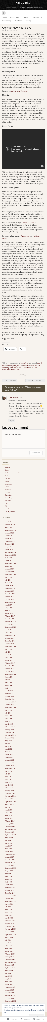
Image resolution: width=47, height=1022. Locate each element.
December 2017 (10, 594)
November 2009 (10, 829)
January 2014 (9, 696)
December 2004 (10, 993)
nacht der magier (24, 367)
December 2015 (10, 641)
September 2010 (10, 801)
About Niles (15, 17)
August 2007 (9, 904)
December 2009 (10, 826)
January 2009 (9, 857)
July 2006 (8, 940)
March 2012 (9, 754)
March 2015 (9, 660)
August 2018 (9, 577)
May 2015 (8, 657)
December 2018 (10, 571)
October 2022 (9, 535)
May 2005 (8, 979)
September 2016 (10, 627)
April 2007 (8, 915)
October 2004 (9, 998)
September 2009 (10, 835)
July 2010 (8, 807)
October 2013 (9, 704)
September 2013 (10, 707)
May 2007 (8, 912)
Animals (7, 467)
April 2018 (8, 583)
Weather (18, 21)
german (19, 365)
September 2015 (10, 646)
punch (18, 369)
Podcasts (8, 489)
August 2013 (9, 710)
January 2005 (9, 990)
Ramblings (24, 363)
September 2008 (10, 868)
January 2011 (9, 790)
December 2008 (10, 860)
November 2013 (10, 702)
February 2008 (10, 887)
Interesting (37, 17)
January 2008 (9, 890)
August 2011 (9, 771)
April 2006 (8, 948)
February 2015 (10, 663)
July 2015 (8, 652)
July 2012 (8, 743)
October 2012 (9, 738)
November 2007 (10, 896)
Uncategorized (10, 511)
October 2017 (9, 599)
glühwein (14, 367)
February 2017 (10, 616)
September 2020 (10, 555)
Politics (7, 492)
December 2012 (10, 732)
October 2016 (9, 624)
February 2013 (10, 727)
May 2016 (8, 632)
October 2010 (9, 799)
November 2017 (10, 596)
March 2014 (9, 691)
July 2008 (8, 873)
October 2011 (9, 765)
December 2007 (10, 893)
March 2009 (9, 851)
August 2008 (9, 871)
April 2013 (8, 721)
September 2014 (10, 674)
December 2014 (10, 666)
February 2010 (10, 821)
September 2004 (10, 1001)
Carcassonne (24, 236)
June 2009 (8, 843)
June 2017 (8, 605)
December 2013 (10, 699)
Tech (6, 503)
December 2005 (10, 959)
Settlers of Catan (28, 222)
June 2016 (8, 630)
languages (8, 484)
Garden (7, 478)
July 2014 (8, 680)
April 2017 (8, 610)
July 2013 (8, 713)
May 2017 (8, 608)
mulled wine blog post (19, 91)
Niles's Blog (23, 3)
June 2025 (8, 522)
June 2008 (8, 876)
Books (7, 470)
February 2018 (10, 588)
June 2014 (8, 682)
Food (6, 475)
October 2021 (9, 544)
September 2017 (10, 602)
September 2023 (10, 530)
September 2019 (10, 563)
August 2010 (9, 804)
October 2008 (9, 865)
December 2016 (10, 619)
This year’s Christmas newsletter (36, 380)
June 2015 (8, 655)
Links (7, 487)
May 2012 (8, 749)
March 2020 (9, 560)
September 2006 (10, 934)
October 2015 (9, 644)
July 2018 (8, 580)
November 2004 (10, 995)
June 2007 (8, 909)
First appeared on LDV (12, 473)
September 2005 (10, 968)
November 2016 (10, 621)
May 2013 (8, 718)
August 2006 (9, 937)
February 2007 (10, 921)
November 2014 (10, 668)
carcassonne (11, 365)
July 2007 (8, 907)
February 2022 (10, 541)
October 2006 (9, 932)
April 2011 (8, 782)
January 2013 (9, 729)
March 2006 (9, 951)
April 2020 (8, 558)
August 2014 (9, 677)
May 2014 (8, 685)
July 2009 (8, 840)
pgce (13, 369)
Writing (28, 21)
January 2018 (9, 591)
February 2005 (10, 987)
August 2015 (9, 649)
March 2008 (9, 885)
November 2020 (10, 552)
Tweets (7, 509)
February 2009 (10, 854)
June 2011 (8, 776)
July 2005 (8, 973)
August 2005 (9, 970)
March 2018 (9, 585)
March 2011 (9, 785)
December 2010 (10, 793)
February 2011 (10, 788)
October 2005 (9, 965)
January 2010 (9, 824)
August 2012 (9, 740)
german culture (28, 365)
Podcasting (6, 21)
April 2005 (8, 981)
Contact (26, 17)
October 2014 (9, 671)
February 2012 (10, 757)
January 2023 (9, 533)
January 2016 (9, 638)
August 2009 (9, 837)
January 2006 (9, 957)
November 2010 (10, 796)
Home (4, 17)
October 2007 (9, 898)
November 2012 (10, 735)
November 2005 (10, 962)
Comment (36, 453)
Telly (6, 506)
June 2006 (8, 943)
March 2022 (9, 538)
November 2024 (10, 524)
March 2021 (9, 549)
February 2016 (10, 635)
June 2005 (8, 976)
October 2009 (9, 832)
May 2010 (8, 812)
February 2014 (10, 693)
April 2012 (8, 752)
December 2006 (10, 926)
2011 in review (9, 380)
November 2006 (10, 929)
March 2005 (9, 984)
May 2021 (8, 547)
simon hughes (9, 498)
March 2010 (9, 818)
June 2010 (8, 810)
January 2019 (9, 569)
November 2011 (10, 763)
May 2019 (8, 566)
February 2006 (10, 954)
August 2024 (9, 527)
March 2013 (9, 724)
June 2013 (8, 716)
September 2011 (10, 768)
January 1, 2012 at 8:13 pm (17, 400)
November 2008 (10, 862)
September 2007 (10, 901)
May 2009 (8, 846)
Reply (12, 420)
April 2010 (8, 815)
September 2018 (10, 574)
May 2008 (8, 879)
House (7, 481)
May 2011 (8, 779)
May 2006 (8, 945)
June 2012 (8, 746)
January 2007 (9, 923)
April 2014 (8, 688)
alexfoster (13, 30)
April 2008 (8, 882)
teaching (8, 500)
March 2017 (9, 613)
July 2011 (8, 774)
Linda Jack (13, 397)
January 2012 (9, 760)
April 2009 (8, 848)
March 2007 (9, 918)
